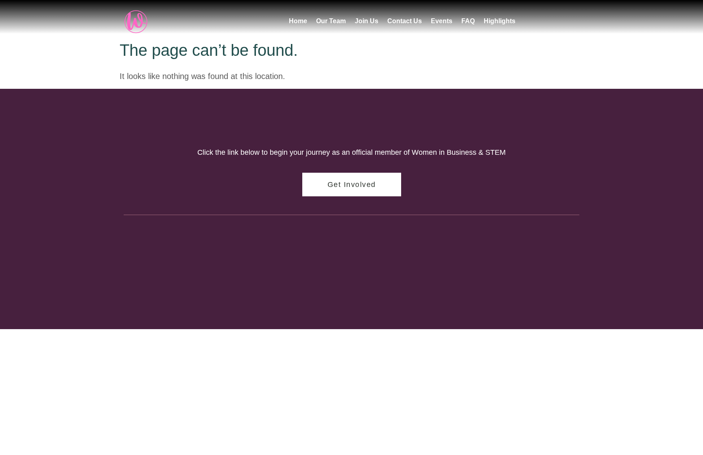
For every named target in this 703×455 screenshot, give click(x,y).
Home (298, 21)
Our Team (331, 21)
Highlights (499, 21)
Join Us (366, 21)
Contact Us (404, 21)
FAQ (468, 21)
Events (441, 21)
